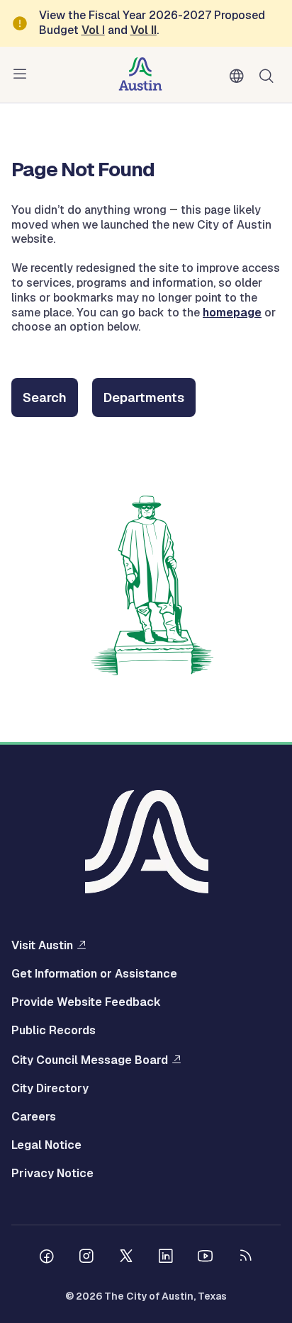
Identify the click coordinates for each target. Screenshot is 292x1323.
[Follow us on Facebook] (46, 1258)
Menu (22, 74)
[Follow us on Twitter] (126, 1258)
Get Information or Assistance (94, 974)
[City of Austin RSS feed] (245, 1258)
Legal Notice (46, 1145)
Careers (33, 1117)
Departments (143, 397)
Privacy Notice (52, 1173)
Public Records (53, 1030)
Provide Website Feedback (86, 1002)
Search (269, 74)
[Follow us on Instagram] (86, 1258)
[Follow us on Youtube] (205, 1258)
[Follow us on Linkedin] (165, 1258)
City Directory (50, 1088)
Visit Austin (42, 945)
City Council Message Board (89, 1059)
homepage (232, 312)
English (239, 76)
